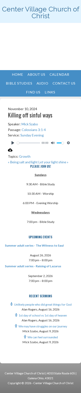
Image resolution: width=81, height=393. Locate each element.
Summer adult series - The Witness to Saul (34, 245)
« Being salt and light (23, 162)
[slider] (28, 143)
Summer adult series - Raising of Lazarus (33, 266)
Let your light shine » (53, 162)
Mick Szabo (29, 124)
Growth (25, 156)
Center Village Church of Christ (40, 12)
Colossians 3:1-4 (34, 130)
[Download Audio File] (10, 151)
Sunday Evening (32, 135)
